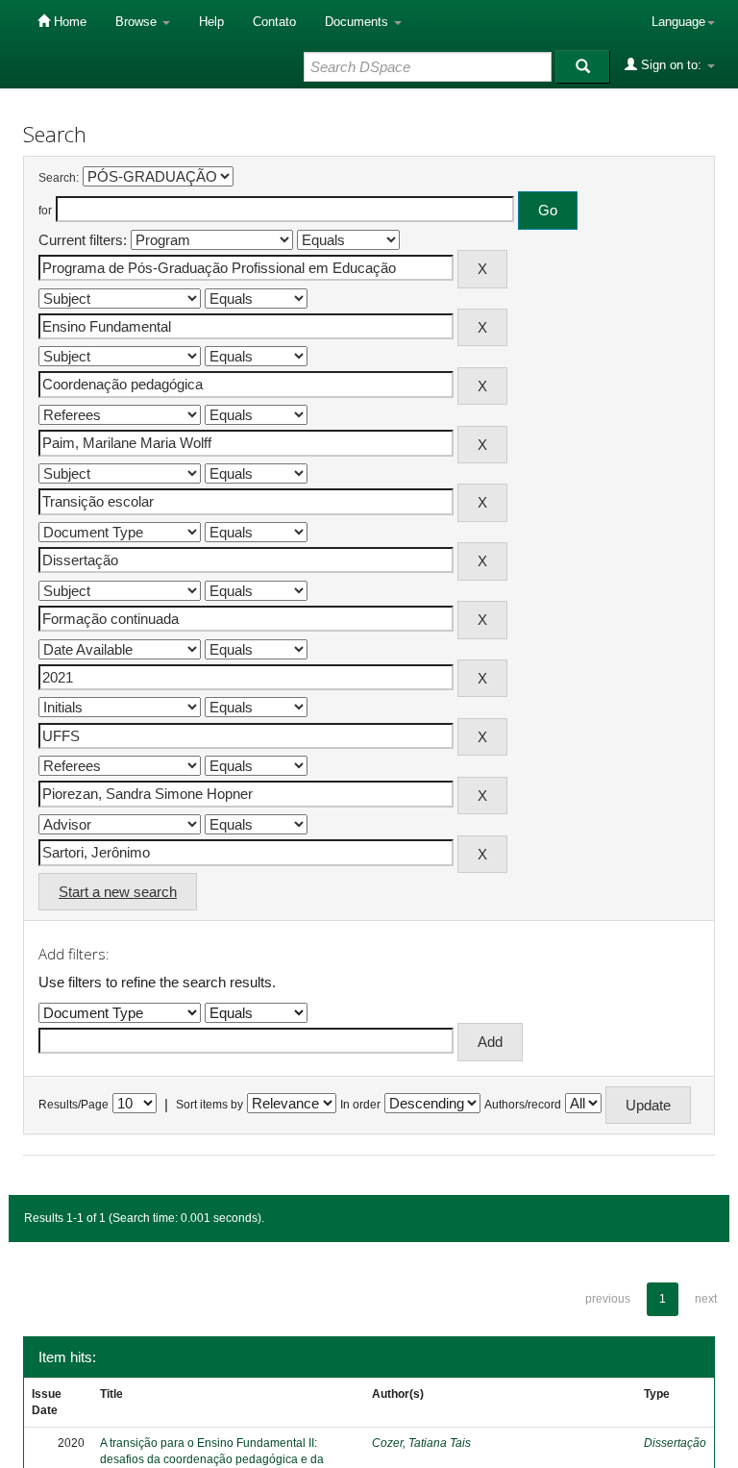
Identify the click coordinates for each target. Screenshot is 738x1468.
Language (678, 21)
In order (360, 1104)
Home (68, 21)
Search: (58, 178)
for (45, 210)
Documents (358, 21)
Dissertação (675, 1443)
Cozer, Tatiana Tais (421, 1443)
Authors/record (522, 1104)
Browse (137, 21)
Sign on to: (671, 65)
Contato (274, 21)
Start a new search (118, 891)
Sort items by (209, 1104)
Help (211, 21)
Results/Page (73, 1104)
